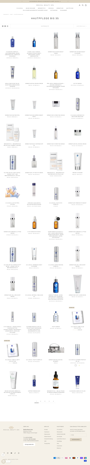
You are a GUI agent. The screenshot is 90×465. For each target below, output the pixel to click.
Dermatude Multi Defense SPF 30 (34, 144)
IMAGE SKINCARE (61, 434)
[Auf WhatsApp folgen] (18, 453)
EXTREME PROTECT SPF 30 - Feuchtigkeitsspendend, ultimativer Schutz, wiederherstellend (34, 329)
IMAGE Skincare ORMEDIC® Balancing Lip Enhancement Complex (12, 392)
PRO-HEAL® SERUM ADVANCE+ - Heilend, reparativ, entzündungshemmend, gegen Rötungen (56, 85)
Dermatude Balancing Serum (34, 83)
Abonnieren (76, 439)
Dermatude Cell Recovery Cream (77, 265)
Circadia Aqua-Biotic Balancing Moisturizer (34, 203)
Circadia (51, 8)
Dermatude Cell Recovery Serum (12, 296)
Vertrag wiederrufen (29, 444)
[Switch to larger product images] (2, 26)
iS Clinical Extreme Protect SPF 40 (77, 360)
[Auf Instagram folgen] (7, 453)
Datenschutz (47, 434)
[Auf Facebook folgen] (4, 453)
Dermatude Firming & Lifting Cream (77, 232)
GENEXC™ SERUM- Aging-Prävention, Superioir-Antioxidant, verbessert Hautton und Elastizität (55, 297)
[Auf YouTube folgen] (11, 453)
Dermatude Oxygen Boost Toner (56, 52)
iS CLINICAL (59, 429)
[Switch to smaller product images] (5, 26)
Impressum (46, 431)
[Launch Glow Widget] (3, 461)
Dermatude (60, 8)
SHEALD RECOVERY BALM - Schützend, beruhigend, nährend (12, 85)
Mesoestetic (42, 8)
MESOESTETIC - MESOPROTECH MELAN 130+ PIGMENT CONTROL (12, 144)
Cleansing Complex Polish (77, 391)
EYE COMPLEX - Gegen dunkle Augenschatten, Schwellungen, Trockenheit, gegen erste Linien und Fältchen (12, 329)
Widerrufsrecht (47, 436)
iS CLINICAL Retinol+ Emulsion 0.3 (34, 296)
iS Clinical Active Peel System (12, 203)
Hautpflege (69, 8)
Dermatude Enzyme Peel (12, 115)
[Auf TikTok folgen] (15, 453)
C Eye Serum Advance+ (34, 231)
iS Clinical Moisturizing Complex (56, 265)
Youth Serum (56, 326)
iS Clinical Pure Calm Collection (77, 327)
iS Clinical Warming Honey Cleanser (34, 265)
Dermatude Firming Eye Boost (77, 202)
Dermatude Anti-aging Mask (77, 295)
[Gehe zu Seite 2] (53, 401)
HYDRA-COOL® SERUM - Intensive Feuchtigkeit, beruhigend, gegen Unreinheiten (34, 54)
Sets (58, 443)
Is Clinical (20, 8)
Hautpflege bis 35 (18, 14)
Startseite (6, 14)
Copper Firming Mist (34, 391)
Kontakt (46, 429)
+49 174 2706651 (28, 437)
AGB (45, 441)
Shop (11, 14)
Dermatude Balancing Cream (77, 143)
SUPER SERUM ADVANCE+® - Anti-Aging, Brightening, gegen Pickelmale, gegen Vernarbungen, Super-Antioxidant (56, 234)
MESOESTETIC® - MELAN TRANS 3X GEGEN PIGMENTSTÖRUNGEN (55, 391)
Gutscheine (54, 10)
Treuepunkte (47, 443)
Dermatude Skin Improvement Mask (34, 116)
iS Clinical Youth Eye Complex (55, 203)
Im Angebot (63, 10)
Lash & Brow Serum (61, 438)
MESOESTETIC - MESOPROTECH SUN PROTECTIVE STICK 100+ (55, 173)
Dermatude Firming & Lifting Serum (12, 232)
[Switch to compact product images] (7, 26)
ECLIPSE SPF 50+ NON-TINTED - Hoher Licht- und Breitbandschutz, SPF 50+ (12, 174)
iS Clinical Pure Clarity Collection (12, 360)
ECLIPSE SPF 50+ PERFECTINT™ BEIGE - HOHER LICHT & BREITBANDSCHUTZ (12, 266)
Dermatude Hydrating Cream (56, 115)
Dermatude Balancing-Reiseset (56, 360)
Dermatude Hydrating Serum (56, 143)
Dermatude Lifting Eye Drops (34, 172)
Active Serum (77, 83)
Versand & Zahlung (48, 438)
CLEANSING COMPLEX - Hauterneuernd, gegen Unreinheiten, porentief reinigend (12, 54)
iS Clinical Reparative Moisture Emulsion (77, 116)
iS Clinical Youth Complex (34, 359)
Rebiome (59, 448)
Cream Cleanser (77, 172)
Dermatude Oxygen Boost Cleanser (77, 52)
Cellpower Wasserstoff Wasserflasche (35, 10)
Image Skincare (30, 8)
